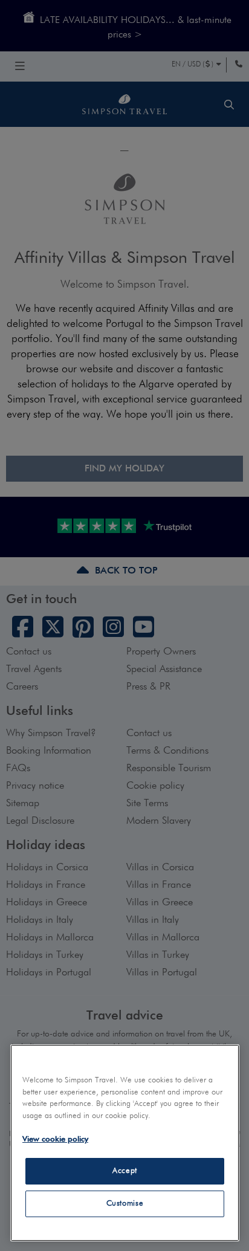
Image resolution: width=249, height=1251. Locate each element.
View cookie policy (55, 1139)
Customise (125, 1203)
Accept (124, 1171)
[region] (124, 1142)
